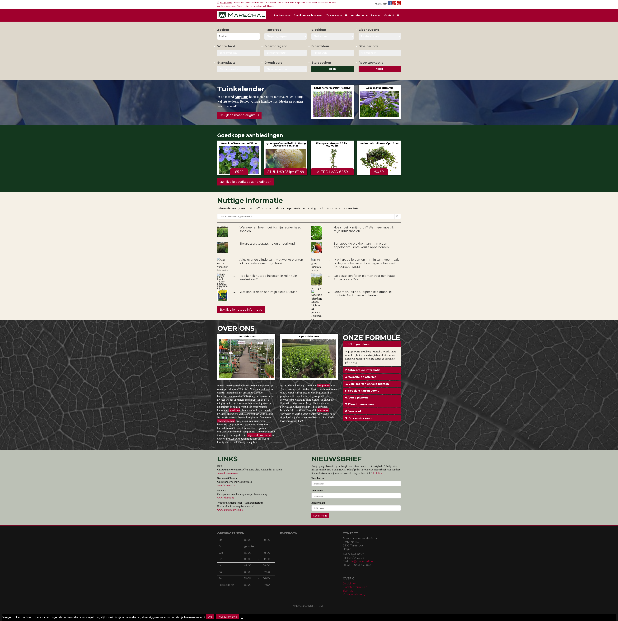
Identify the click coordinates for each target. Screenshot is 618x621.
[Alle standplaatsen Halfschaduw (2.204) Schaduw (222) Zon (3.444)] (238, 69)
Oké (210, 616)
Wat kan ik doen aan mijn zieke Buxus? (268, 292)
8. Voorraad (353, 411)
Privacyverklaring (354, 594)
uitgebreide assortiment (259, 435)
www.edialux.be (225, 497)
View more (332, 102)
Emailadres (317, 478)
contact (246, 6)
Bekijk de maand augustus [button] (239, 115)
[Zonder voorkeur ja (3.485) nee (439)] (285, 53)
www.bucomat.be (226, 485)
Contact (389, 15)
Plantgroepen (282, 15)
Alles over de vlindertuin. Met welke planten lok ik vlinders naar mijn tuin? (271, 261)
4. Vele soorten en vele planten (367, 383)
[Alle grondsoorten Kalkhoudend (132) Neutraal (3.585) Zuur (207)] (285, 69)
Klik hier (377, 473)
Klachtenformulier (355, 587)
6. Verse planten (356, 397)
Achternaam (318, 502)
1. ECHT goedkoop (357, 344)
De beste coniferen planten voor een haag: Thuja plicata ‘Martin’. (364, 277)
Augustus (241, 96)
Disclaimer (349, 583)
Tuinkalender (334, 15)
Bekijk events (226, 2)
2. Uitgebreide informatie (362, 370)
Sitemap (348, 590)
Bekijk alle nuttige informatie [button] (241, 309)
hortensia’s (323, 410)
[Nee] (242, 618)
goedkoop (235, 410)
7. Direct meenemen (359, 404)
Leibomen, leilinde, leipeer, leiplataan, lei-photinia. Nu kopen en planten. (364, 293)
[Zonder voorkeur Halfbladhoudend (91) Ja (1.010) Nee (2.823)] (380, 36)
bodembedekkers (226, 420)
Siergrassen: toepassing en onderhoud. (267, 243)
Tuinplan (376, 15)
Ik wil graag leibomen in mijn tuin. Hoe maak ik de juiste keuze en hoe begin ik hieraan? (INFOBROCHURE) (366, 263)
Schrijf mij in (320, 515)
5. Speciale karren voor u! (362, 390)
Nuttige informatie (356, 15)
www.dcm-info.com (227, 473)
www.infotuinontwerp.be (230, 509)
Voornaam (317, 490)
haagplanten (323, 385)
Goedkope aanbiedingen (308, 15)
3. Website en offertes (360, 377)
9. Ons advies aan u (358, 418)
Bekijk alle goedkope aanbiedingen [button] (245, 182)
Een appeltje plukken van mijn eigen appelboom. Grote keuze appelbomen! (361, 245)
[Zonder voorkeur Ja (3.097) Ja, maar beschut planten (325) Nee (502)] (238, 53)
